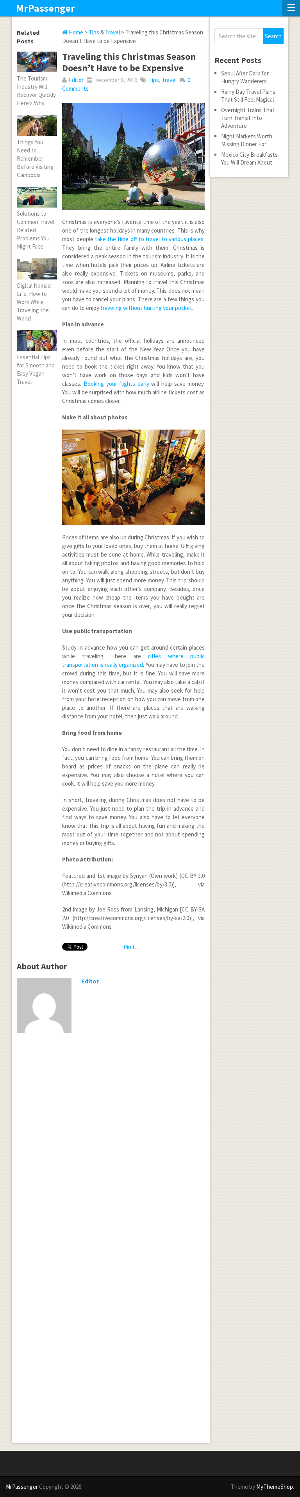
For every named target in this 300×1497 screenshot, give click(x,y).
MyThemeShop (274, 1486)
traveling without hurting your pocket (146, 308)
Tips (94, 32)
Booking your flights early (116, 383)
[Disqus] (111, 1140)
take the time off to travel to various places (149, 239)
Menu (291, 8)
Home (75, 32)
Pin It (129, 947)
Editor (76, 80)
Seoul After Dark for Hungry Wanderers (245, 77)
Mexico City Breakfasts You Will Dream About (249, 158)
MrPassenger (45, 8)
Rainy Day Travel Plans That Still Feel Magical (248, 95)
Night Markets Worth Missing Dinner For (246, 140)
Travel (112, 32)
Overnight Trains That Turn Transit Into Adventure (248, 117)
